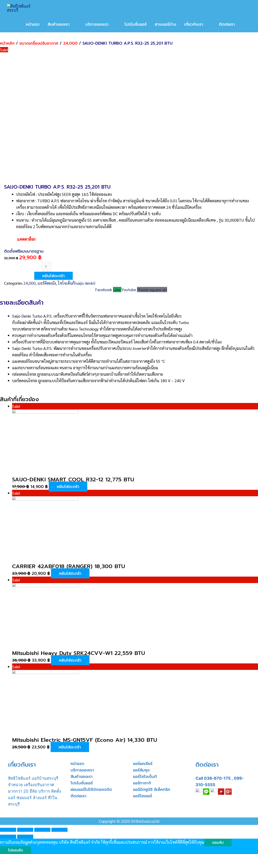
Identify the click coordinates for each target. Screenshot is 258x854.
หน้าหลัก (7, 43)
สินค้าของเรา (82, 776)
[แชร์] (25, 830)
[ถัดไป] (25, 837)
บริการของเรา (82, 770)
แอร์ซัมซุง (141, 770)
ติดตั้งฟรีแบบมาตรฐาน (24, 251)
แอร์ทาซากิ (142, 783)
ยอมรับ (218, 842)
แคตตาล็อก (20, 239)
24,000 (70, 43)
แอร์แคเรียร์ (142, 764)
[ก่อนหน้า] (8, 837)
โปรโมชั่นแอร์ (82, 783)
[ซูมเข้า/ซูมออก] (59, 830)
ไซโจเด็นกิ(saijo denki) (76, 283)
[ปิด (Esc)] (8, 830)
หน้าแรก (77, 764)
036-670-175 (217, 778)
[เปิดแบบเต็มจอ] (42, 830)
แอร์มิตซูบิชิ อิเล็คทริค (151, 789)
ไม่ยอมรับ (15, 850)
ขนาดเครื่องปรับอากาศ (38, 43)
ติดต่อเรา (78, 796)
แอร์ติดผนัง (46, 283)
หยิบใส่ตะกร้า (53, 276)
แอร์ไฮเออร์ (142, 796)
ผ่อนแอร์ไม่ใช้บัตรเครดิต (91, 789)
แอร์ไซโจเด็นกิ (145, 776)
